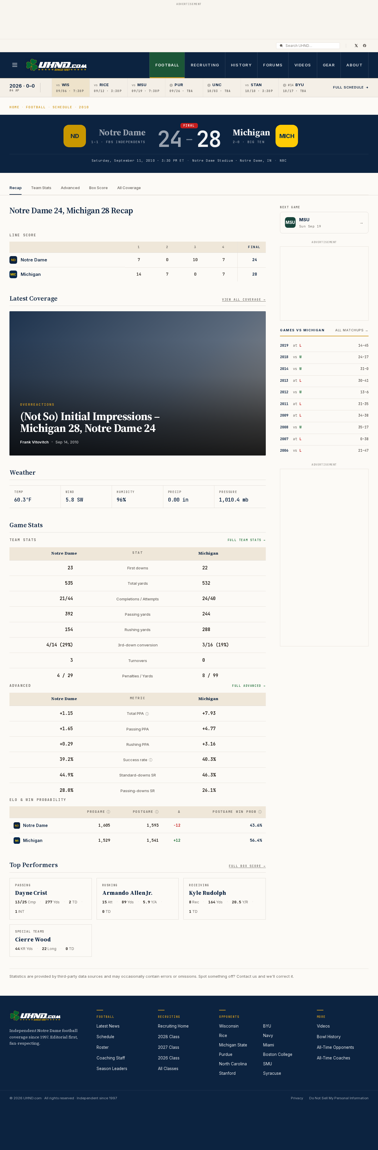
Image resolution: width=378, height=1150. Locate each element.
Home (14, 107)
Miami (268, 1045)
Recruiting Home (173, 1026)
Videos (302, 65)
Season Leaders (112, 1068)
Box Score (98, 187)
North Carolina (233, 1063)
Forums (273, 65)
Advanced (70, 187)
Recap (15, 187)
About (354, 65)
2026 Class (169, 1058)
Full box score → (247, 866)
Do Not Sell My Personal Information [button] (339, 1098)
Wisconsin (229, 1026)
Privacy (297, 1098)
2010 (84, 107)
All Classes (168, 1068)
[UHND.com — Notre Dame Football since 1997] (56, 65)
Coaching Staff (111, 1058)
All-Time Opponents (335, 1047)
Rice (223, 1035)
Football (167, 65)
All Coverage (129, 187)
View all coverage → (244, 300)
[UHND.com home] (35, 1016)
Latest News (108, 1026)
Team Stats (41, 187)
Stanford (227, 1073)
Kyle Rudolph (207, 893)
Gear (329, 65)
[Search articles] (281, 45)
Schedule (63, 107)
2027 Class (168, 1047)
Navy (268, 1035)
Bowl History (329, 1036)
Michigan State (233, 1045)
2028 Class (169, 1036)
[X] (356, 45)
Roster (103, 1047)
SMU (267, 1063)
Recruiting (205, 65)
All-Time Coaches (333, 1058)
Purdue (225, 1054)
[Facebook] (364, 45)
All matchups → (352, 330)
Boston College (277, 1054)
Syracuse (272, 1073)
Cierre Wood (33, 939)
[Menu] (14, 65)
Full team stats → (247, 540)
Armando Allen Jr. (127, 893)
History (241, 65)
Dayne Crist (31, 893)
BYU (267, 1026)
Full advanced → (249, 686)
